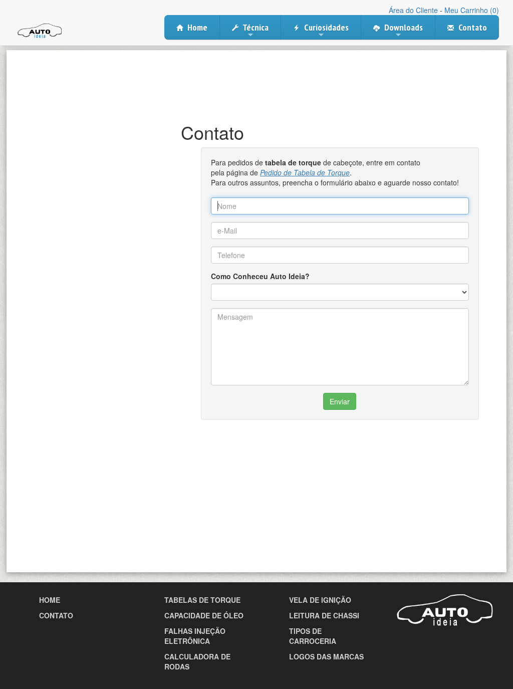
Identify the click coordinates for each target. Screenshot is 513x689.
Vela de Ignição (320, 600)
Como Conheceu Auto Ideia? (260, 276)
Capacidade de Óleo (203, 615)
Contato (471, 27)
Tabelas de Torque (202, 600)
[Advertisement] (256, 77)
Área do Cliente (413, 10)
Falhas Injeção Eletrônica (194, 636)
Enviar (340, 401)
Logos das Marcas (326, 656)
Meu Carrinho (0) (471, 10)
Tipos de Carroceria (312, 636)
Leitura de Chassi (324, 615)
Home (196, 27)
